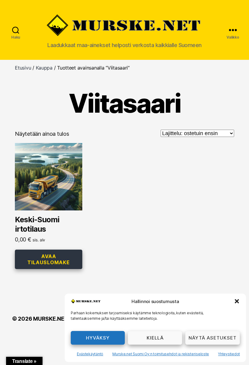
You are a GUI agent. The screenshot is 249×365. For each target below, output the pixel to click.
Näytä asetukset (213, 338)
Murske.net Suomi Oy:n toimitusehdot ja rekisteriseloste (160, 354)
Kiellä (155, 338)
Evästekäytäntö (90, 354)
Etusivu (23, 68)
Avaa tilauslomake (48, 259)
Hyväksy (98, 338)
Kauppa (44, 68)
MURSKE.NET (50, 319)
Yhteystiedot (229, 354)
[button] (237, 301)
